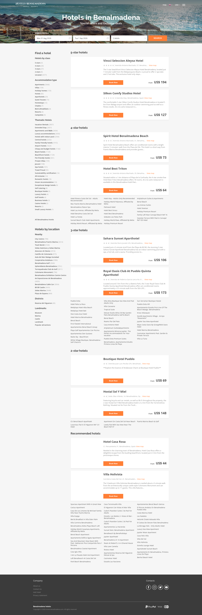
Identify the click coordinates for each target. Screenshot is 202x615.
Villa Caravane (109, 306)
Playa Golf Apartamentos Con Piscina (85, 330)
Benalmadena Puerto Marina (46, 242)
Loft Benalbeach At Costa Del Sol (83, 558)
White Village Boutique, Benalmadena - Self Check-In (86, 341)
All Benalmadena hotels (44, 219)
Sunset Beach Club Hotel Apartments (85, 220)
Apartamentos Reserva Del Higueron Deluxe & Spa (118, 554)
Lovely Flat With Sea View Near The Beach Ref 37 (117, 426)
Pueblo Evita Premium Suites (115, 339)
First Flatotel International (81, 324)
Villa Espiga (75, 516)
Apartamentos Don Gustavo (81, 333)
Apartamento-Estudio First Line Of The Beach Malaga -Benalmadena (152, 308)
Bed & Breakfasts (42, 109)
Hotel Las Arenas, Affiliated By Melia (85, 210)
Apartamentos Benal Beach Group (84, 327)
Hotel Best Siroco (110, 210)
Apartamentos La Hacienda (114, 527)
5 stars (37, 63)
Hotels (37, 94)
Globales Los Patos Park (113, 217)
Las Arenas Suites (144, 205)
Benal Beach (142, 202)
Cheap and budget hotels (45, 149)
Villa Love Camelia (111, 546)
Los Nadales (142, 516)
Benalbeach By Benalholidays (115, 533)
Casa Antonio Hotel (111, 325)
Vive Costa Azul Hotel (79, 314)
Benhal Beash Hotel (144, 557)
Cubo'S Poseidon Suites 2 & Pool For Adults (118, 522)
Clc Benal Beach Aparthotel (81, 421)
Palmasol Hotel (109, 207)
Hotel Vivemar (142, 208)
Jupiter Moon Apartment (146, 532)
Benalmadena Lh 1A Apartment (116, 540)
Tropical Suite (109, 309)
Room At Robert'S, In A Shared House (118, 543)
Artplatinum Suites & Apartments (150, 198)
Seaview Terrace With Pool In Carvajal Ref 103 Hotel (151, 219)
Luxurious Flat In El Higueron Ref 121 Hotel (85, 426)
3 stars (37, 69)
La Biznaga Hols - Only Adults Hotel (151, 526)
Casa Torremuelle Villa (112, 504)
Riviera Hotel (109, 550)
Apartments (39, 84)
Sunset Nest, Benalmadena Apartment (119, 530)
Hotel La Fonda (76, 217)
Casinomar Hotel (110, 558)
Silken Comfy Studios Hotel (122, 93)
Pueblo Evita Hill (143, 304)
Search (158, 38)
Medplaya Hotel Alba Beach (81, 307)
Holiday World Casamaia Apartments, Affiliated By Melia (85, 530)
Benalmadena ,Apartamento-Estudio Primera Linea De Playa (118, 343)
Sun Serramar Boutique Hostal (149, 301)
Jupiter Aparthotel (111, 537)
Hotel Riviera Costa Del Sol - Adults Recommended (84, 199)
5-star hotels (79, 52)
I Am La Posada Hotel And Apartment (85, 555)
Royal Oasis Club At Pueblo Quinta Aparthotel (127, 273)
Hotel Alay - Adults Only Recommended (119, 198)
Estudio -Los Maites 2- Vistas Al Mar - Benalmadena (118, 517)
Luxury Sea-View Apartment (148, 529)
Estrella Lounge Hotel (145, 545)
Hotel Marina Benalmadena (81, 317)
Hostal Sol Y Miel (114, 391)
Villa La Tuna (142, 339)
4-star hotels (79, 127)
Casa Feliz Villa (143, 536)
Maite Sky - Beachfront (79, 337)
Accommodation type (46, 80)
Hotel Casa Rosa (114, 442)
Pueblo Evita (75, 301)
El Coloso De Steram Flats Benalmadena (152, 523)
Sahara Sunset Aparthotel (121, 238)
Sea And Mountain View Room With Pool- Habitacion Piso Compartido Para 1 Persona (86, 543)
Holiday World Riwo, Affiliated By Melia (119, 220)
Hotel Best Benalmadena (113, 213)
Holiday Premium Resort (113, 223)
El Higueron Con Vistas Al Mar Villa (117, 507)
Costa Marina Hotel (144, 513)
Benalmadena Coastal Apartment (84, 548)
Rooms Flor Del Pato (111, 321)
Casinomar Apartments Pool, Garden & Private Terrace (152, 334)
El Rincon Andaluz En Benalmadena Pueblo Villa (151, 508)
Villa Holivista (112, 474)
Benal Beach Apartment (80, 534)
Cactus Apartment (78, 507)
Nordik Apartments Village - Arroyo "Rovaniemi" (150, 317)
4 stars (37, 66)
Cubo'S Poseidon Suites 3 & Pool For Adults (118, 512)
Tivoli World (39, 245)
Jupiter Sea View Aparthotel (148, 321)
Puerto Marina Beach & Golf (148, 421)
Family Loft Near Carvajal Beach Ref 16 (152, 215)
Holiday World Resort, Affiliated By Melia (86, 223)
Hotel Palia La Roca (78, 304)
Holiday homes (41, 91)
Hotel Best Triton (115, 168)
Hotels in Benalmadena (101, 17)
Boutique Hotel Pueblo (119, 359)
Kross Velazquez (143, 313)
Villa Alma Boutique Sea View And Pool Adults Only (119, 302)
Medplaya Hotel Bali (78, 311)
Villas (37, 87)
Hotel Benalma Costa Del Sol (82, 213)
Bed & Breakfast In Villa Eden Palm (84, 519)
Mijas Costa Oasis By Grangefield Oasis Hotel (152, 326)
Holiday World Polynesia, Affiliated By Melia (118, 203)
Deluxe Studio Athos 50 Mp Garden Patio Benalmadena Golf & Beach (117, 314)
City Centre (39, 239)
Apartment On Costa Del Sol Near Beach (119, 421)
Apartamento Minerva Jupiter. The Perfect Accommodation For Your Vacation (117, 333)
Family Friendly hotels (43, 143)
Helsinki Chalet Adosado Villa (148, 519)
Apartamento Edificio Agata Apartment (86, 538)
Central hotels (40, 140)
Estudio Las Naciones (112, 561)
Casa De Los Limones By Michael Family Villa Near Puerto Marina (86, 512)
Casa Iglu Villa (76, 552)
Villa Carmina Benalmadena (81, 523)
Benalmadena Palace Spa (80, 207)
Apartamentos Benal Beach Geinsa (150, 504)
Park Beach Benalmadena (81, 561)
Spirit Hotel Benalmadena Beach (125, 136)
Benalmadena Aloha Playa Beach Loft (85, 526)
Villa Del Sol (141, 539)
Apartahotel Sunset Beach (147, 549)
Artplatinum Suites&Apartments (116, 328)
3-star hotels (79, 230)
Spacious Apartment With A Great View (86, 504)
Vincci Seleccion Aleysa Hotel (123, 60)
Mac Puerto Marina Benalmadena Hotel (86, 204)
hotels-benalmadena (31, 3)
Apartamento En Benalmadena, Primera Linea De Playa (152, 553)
